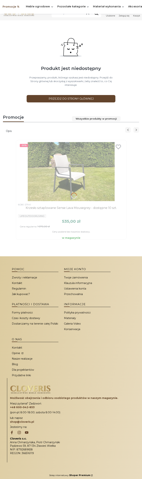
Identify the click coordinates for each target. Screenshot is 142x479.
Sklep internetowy (69, 475)
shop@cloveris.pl (22, 421)
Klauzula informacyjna (78, 283)
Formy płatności (22, 312)
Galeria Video (72, 323)
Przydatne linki (21, 375)
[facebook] (12, 433)
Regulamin (19, 288)
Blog (15, 364)
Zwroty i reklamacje (24, 277)
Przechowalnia (73, 294)
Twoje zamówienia (76, 277)
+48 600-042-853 (22, 407)
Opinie (16, 353)
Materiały (70, 318)
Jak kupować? (21, 294)
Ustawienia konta (75, 288)
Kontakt (17, 283)
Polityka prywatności (77, 312)
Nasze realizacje (22, 358)
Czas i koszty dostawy (26, 318)
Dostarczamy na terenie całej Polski (35, 323)
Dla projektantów (23, 369)
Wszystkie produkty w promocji (96, 118)
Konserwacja (72, 329)
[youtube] (26, 433)
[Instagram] (19, 433)
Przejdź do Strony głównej (71, 98)
